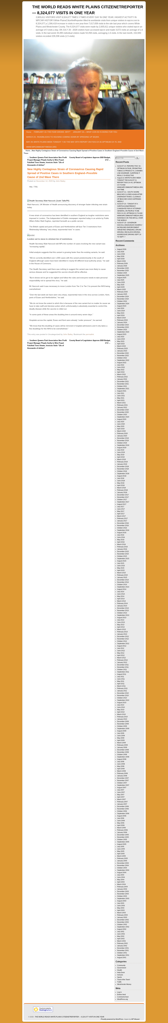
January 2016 (122, 549)
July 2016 (120, 535)
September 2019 (123, 445)
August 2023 (121, 334)
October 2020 (122, 414)
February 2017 (122, 518)
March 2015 (121, 573)
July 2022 (120, 365)
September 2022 (123, 360)
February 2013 (122, 632)
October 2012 (122, 641)
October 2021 (122, 386)
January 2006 (122, 832)
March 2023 (121, 346)
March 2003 (121, 913)
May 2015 (120, 568)
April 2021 (121, 400)
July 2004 (120, 875)
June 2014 (121, 594)
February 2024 (122, 320)
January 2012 (122, 662)
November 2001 (123, 950)
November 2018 (123, 469)
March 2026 (121, 261)
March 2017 (121, 516)
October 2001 (122, 953)
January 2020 (122, 436)
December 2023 (123, 325)
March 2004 (121, 884)
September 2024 (123, 304)
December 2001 (123, 948)
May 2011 (120, 681)
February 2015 (122, 575)
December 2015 (123, 551)
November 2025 (123, 270)
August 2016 (121, 533)
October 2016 (122, 528)
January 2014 (122, 606)
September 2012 (123, 643)
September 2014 (123, 587)
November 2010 (123, 695)
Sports (119, 977)
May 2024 (120, 313)
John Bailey (60, 181)
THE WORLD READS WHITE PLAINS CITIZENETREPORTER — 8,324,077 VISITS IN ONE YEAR (69, 1017)
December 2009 (123, 721)
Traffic (119, 982)
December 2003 (123, 891)
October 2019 (122, 443)
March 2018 (121, 488)
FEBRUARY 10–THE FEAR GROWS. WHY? (52, 132)
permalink (90, 334)
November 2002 (123, 922)
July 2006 (120, 818)
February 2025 (122, 292)
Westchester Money (124, 984)
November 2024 (123, 299)
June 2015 (121, 566)
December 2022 (123, 353)
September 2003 (123, 898)
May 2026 (120, 256)
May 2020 (120, 426)
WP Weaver (135, 1019)
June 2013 (121, 622)
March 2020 (121, 431)
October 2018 (122, 471)
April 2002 (121, 939)
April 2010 (121, 712)
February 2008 (122, 773)
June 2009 (121, 736)
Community (121, 965)
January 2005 (122, 861)
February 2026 (122, 263)
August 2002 (121, 929)
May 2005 (120, 851)
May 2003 (120, 908)
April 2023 (121, 344)
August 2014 (121, 589)
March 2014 (121, 601)
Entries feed (121, 994)
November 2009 (123, 724)
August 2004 (121, 872)
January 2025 (122, 294)
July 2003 (120, 903)
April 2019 (121, 457)
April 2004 (121, 882)
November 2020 (123, 412)
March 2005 (121, 856)
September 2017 (123, 502)
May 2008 (120, 766)
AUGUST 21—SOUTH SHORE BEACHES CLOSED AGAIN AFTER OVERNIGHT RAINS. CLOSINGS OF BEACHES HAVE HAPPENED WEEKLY (129, 196)
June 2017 (121, 509)
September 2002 (123, 927)
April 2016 (121, 542)
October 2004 (122, 868)
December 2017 (123, 495)
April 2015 (121, 570)
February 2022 (122, 377)
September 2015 (123, 559)
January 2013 (122, 634)
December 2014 (123, 580)
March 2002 (121, 941)
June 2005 (121, 849)
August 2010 (121, 703)
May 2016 (120, 540)
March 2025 (121, 289)
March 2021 (121, 403)
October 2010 (122, 698)
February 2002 (122, 943)
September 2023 (123, 332)
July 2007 (120, 790)
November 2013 (123, 610)
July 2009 (120, 733)
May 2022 (120, 370)
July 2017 (120, 507)
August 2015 (121, 561)
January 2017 (122, 521)
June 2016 (121, 537)
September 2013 (123, 615)
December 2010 (123, 693)
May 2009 (120, 738)
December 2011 (123, 665)
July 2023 (120, 337)
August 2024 (121, 306)
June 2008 (121, 764)
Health (119, 970)
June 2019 (121, 452)
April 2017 (121, 514)
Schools (120, 975)
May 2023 (120, 341)
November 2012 (123, 639)
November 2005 (123, 837)
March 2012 (121, 658)
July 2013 (120, 620)
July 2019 (120, 450)
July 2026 (120, 252)
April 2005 (121, 854)
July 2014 (120, 592)
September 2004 (123, 870)
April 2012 (121, 655)
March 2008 (121, 771)
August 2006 (121, 816)
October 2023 (122, 330)
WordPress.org (122, 999)
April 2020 (121, 429)
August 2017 (121, 504)
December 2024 (123, 296)
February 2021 (122, 405)
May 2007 (120, 795)
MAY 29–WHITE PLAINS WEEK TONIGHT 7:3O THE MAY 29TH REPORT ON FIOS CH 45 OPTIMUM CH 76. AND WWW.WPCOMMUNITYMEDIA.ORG (73, 144)
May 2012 (120, 653)
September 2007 (123, 785)
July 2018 (120, 478)
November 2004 (123, 865)
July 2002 (120, 932)
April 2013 (121, 627)
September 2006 (123, 813)
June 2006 (121, 821)
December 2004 (123, 863)
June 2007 (121, 792)
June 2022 (121, 367)
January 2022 (122, 379)
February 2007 (122, 802)
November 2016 (123, 525)
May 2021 (120, 398)
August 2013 (121, 618)
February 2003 (122, 915)
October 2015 (122, 556)
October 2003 (122, 896)
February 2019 (122, 462)
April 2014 (121, 599)
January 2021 (122, 407)
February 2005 (122, 858)
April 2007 (121, 797)
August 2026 (121, 249)
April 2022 (121, 372)
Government (121, 968)
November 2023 (123, 327)
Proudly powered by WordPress (112, 1019)
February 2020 (122, 433)
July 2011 (120, 677)
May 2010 (120, 710)
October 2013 (122, 613)
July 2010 (120, 705)
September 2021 (123, 389)
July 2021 (120, 393)
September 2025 (123, 275)
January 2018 (122, 492)
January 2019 (122, 464)
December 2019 (123, 438)
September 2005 (123, 842)
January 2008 (122, 776)
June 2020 (121, 424)
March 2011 (121, 686)
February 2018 (122, 490)
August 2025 (121, 278)
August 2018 (121, 476)
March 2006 (121, 828)
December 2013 (123, 608)
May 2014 (120, 596)
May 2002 (120, 936)
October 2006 (122, 811)
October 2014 (122, 584)
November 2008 (123, 752)
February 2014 (122, 603)
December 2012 (123, 636)
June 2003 (121, 906)
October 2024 (122, 301)
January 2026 (122, 266)
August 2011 (121, 674)
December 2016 (123, 523)
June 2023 (121, 339)
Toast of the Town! (123, 980)
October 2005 (122, 839)
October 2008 (122, 754)
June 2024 (121, 311)
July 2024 (120, 308)
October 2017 (122, 499)
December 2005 (123, 835)
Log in (119, 992)
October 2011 (122, 669)
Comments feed (122, 997)
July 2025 (120, 280)
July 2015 (120, 563)
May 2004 (120, 880)
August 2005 (121, 844)
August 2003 (121, 901)
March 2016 (121, 544)
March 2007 (121, 799)
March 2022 (121, 374)
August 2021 (121, 391)
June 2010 (121, 707)
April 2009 (121, 740)
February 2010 (122, 717)
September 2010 (123, 700)
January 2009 (122, 747)
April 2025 (121, 287)
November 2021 (123, 384)
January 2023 (122, 351)
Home (28, 132)
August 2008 (121, 759)
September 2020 (123, 417)
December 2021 (123, 381)
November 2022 (123, 355)
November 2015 (123, 554)
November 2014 (123, 582)
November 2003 (123, 894)
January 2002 (122, 946)
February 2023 (122, 348)
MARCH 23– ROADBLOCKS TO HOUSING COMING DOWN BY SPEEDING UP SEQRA (62, 137)
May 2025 (120, 285)
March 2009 (121, 743)
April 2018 (121, 485)
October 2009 (122, 726)
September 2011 (123, 672)
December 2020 (123, 410)
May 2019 (120, 455)
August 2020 (121, 419)
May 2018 (120, 483)
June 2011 (121, 679)
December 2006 (123, 806)
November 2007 (123, 780)
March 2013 (121, 629)
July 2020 (120, 422)
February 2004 (122, 887)
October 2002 (122, 924)
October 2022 (122, 358)
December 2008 (123, 750)
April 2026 (121, 259)
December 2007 (123, 778)
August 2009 (121, 731)
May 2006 (120, 823)
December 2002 (123, 920)
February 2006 (122, 830)
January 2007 (122, 804)
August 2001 (121, 957)
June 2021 (121, 396)
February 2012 (122, 660)
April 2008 (121, 769)
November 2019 (123, 440)
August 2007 (121, 787)
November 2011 (123, 667)
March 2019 (121, 459)
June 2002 (121, 934)
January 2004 (122, 889)
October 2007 (122, 783)
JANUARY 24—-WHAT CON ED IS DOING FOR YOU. (95, 132)
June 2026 (121, 254)
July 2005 (120, 847)
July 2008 (120, 762)
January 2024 (122, 322)
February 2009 (122, 745)
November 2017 (123, 497)
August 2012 (121, 646)
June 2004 (121, 877)
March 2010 (121, 714)
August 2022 (121, 363)
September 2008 (123, 757)
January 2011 (122, 691)
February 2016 (122, 547)
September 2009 (123, 728)
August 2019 (121, 448)
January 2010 (122, 719)
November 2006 (123, 809)
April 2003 (121, 910)
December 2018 (123, 466)
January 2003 (122, 917)
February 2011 (122, 688)
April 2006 (121, 825)
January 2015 (122, 577)
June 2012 (121, 651)
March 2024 (121, 318)
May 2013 (120, 625)
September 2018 (123, 474)
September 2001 (123, 955)
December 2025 (123, 268)
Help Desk (121, 972)
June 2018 (121, 481)
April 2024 (121, 315)
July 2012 (120, 648)
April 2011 (120, 684)
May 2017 (120, 511)
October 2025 (122, 273)
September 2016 (123, 530)
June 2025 (121, 282)
